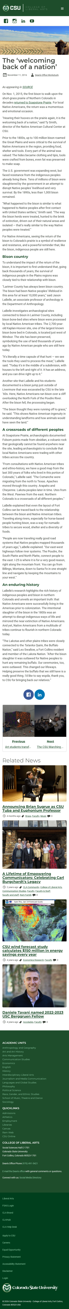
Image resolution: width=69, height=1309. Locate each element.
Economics (12, 1063)
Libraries (7, 1124)
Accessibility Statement (14, 1264)
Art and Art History (17, 1051)
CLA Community (31, 887)
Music (43, 816)
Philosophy (12, 1086)
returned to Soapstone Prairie (32, 102)
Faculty (35, 816)
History (10, 1070)
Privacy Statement (11, 1257)
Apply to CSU (8, 1235)
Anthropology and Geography (23, 1047)
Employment (9, 1120)
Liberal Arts (8, 1198)
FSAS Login (8, 1205)
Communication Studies (14, 891)
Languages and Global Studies (23, 1082)
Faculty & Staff (42, 891)
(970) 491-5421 (30, 1163)
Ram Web (7, 1132)
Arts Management (16, 1055)
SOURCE (27, 87)
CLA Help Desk (9, 1227)
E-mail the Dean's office (13, 1171)
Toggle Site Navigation (62, 8)
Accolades (28, 1022)
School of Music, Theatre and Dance (26, 1097)
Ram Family (26, 895)
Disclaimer (7, 1271)
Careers (6, 1242)
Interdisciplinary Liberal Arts (22, 1074)
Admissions (8, 1113)
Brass (28, 816)
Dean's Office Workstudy (44, 76)
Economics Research (33, 960)
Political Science (15, 1090)
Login (5, 1278)
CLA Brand (7, 1212)
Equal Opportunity (11, 1249)
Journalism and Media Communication (28, 1078)
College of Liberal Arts (51, 887)
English (10, 1067)
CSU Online (8, 1136)
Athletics (7, 1117)
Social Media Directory (30, 1177)
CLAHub (6, 1219)
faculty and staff (10, 895)
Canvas (6, 1128)
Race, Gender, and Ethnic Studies (25, 1094)
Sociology (12, 1101)
